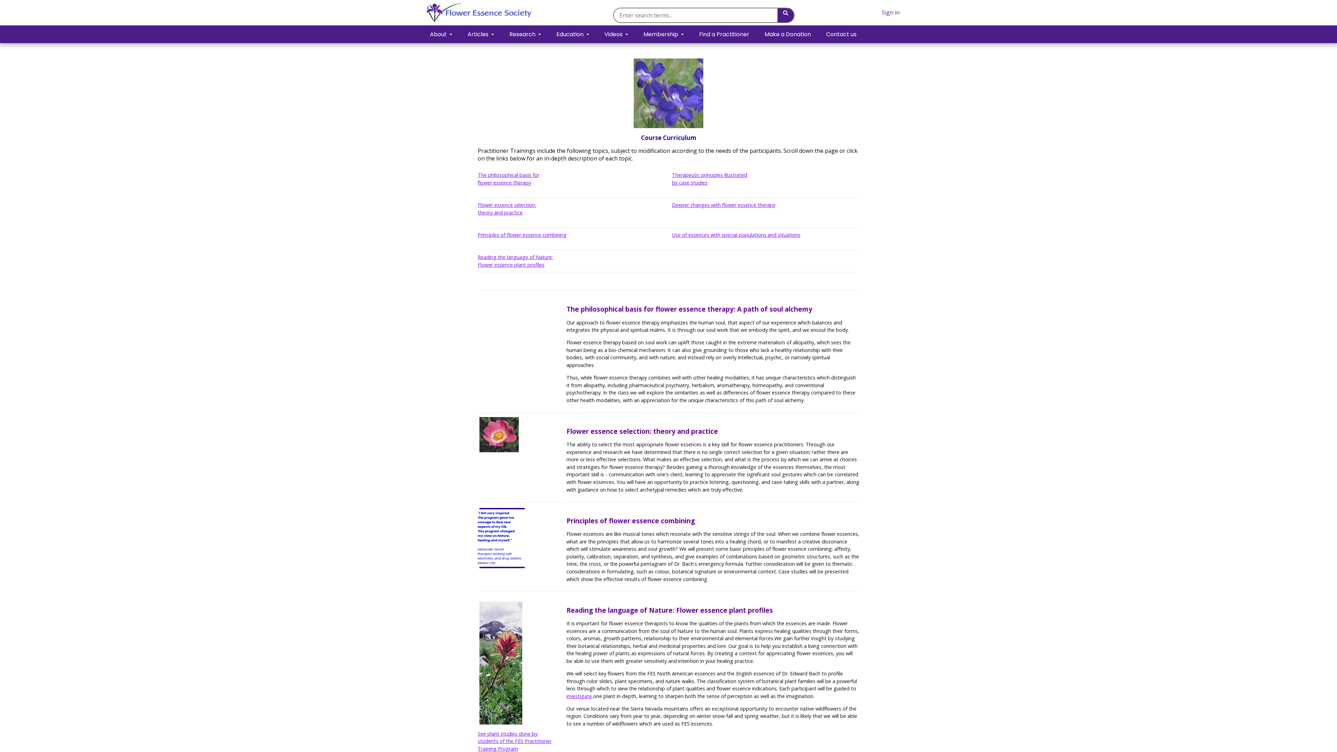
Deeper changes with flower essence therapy (723, 205)
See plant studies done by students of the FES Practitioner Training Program (515, 741)
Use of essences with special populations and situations (736, 235)
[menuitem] (724, 34)
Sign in (891, 12)
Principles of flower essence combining (522, 235)
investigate (579, 696)
